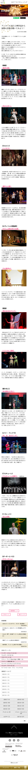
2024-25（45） (7, 702)
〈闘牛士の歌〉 (6, 186)
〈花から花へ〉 (6, 106)
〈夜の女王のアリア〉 (8, 311)
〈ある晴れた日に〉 (8, 391)
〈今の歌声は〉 (6, 268)
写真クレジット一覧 (14, 762)
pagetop (14, 727)
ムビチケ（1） (7, 716)
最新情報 (5, 10)
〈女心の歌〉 (5, 516)
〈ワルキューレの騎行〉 (9, 476)
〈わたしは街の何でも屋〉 (10, 229)
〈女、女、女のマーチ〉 (9, 435)
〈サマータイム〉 (7, 559)
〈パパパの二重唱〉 (8, 351)
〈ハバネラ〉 (5, 148)
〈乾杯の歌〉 (5, 68)
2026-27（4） (7, 699)
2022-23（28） (7, 705)
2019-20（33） (7, 709)
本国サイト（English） (14, 734)
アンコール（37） (7, 712)
